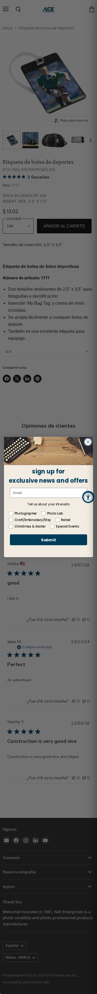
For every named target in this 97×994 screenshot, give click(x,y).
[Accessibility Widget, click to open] (88, 497)
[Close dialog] (88, 441)
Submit (48, 540)
